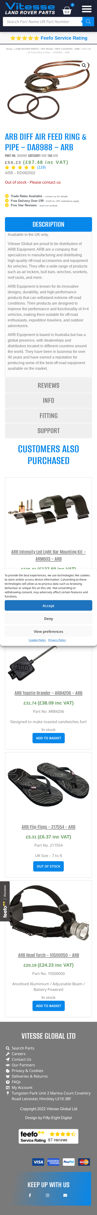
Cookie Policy (37, 640)
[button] (87, 9)
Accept (48, 605)
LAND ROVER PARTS (27, 49)
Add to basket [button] (48, 738)
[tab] (48, 224)
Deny (48, 618)
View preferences (48, 631)
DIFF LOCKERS (64, 49)
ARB (77, 49)
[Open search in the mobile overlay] (48, 21)
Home (9, 49)
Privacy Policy (57, 640)
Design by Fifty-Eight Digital (48, 1118)
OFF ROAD (47, 49)
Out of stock (48, 866)
